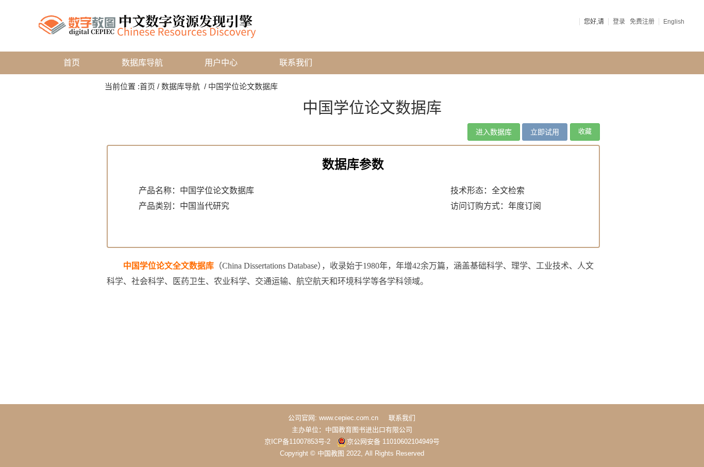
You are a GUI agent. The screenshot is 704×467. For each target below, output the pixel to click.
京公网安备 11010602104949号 (393, 441)
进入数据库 (494, 132)
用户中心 (221, 62)
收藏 (585, 131)
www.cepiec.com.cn (348, 418)
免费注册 (642, 21)
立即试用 (544, 132)
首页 (71, 62)
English (673, 21)
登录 (619, 21)
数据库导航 (142, 62)
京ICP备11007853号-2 (297, 441)
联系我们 (295, 62)
